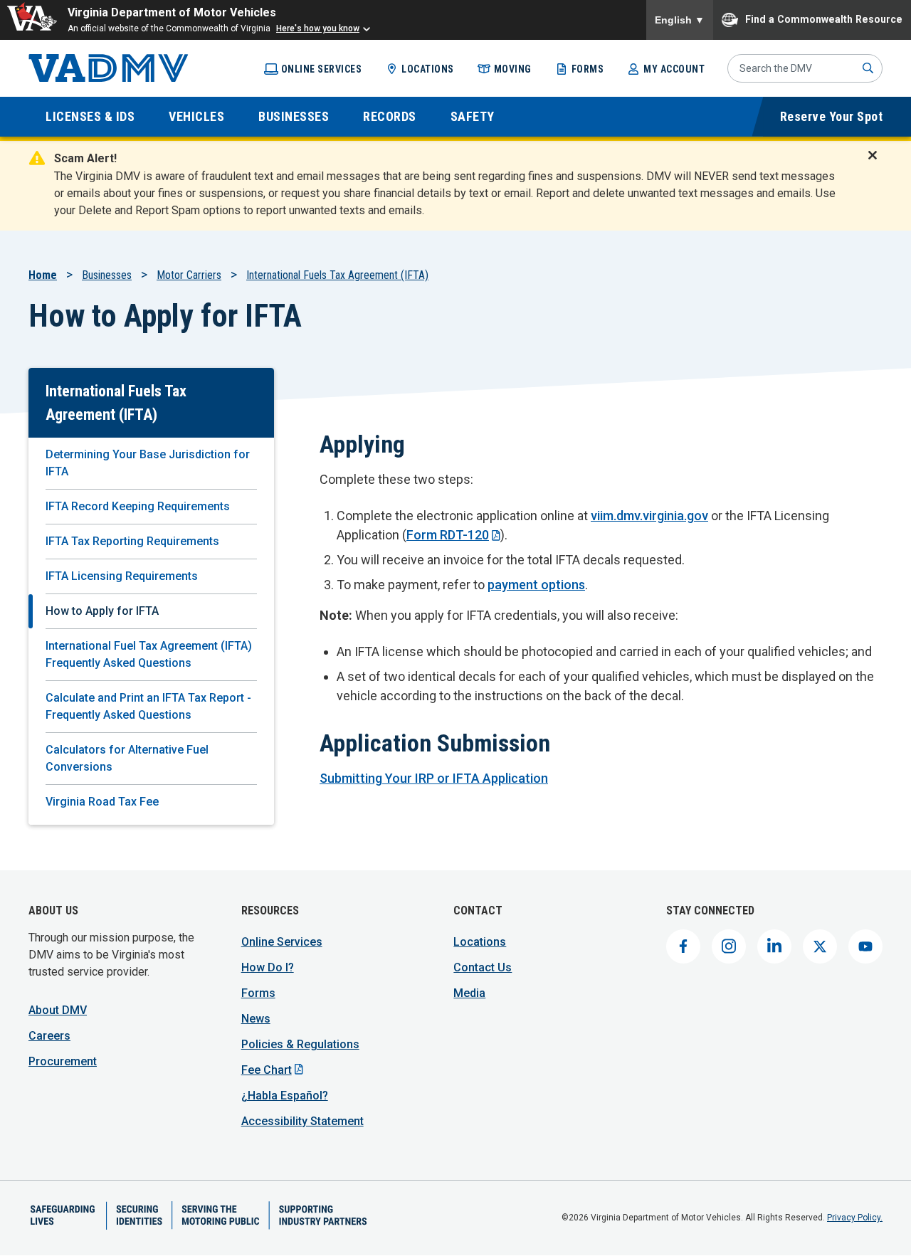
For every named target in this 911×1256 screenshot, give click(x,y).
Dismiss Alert (877, 164)
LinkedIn (774, 946)
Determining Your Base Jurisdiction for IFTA (148, 463)
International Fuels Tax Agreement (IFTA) (337, 275)
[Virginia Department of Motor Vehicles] (108, 68)
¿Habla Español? (284, 1095)
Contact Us (482, 967)
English (680, 20)
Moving (513, 69)
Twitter (820, 946)
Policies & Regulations (300, 1044)
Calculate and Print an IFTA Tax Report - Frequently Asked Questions (148, 706)
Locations (427, 69)
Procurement (62, 1061)
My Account (674, 69)
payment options (536, 584)
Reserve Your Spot (831, 116)
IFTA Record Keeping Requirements (138, 506)
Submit (868, 68)
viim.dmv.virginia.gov (649, 515)
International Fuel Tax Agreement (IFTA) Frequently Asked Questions (149, 654)
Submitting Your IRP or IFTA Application (434, 778)
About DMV (57, 1010)
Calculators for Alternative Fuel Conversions (127, 758)
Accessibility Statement (302, 1121)
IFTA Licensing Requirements (122, 576)
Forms (588, 69)
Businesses (107, 275)
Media (469, 993)
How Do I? (267, 967)
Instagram (729, 946)
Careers (49, 1036)
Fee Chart (266, 1070)
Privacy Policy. (855, 1218)
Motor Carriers (189, 275)
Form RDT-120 (447, 534)
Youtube (865, 946)
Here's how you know (317, 28)
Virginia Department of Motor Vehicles (172, 12)
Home (42, 275)
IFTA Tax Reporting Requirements (132, 541)
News (255, 1018)
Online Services (321, 69)
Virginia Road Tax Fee (102, 801)
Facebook (683, 946)
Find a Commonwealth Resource (823, 18)
